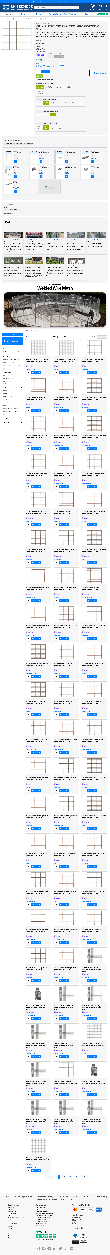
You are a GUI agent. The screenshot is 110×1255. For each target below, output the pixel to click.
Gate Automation (41, 1221)
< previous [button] (50, 1177)
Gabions (34, 270)
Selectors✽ (24, 14)
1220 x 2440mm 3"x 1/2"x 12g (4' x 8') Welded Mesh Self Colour (94, 398)
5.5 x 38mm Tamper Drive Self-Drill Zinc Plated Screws (95, 168)
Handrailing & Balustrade (44, 1215)
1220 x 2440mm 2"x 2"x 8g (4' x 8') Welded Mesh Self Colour (37, 778)
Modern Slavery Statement (46, 1199)
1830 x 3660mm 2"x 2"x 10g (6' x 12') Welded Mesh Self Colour (37, 626)
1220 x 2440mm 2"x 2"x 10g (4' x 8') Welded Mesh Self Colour (93, 512)
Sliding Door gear (41, 1223)
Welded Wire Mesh (18, 19)
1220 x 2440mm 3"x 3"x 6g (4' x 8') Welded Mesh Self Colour (93, 892)
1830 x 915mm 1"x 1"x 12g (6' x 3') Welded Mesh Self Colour (36, 474)
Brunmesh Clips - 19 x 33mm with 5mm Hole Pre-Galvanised (44, 168)
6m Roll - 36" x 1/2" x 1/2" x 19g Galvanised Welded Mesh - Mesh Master (36, 1045)
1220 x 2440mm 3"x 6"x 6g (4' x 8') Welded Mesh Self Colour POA (37, 930)
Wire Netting (13, 270)
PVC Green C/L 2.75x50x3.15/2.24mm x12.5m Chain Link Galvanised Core (18, 168)
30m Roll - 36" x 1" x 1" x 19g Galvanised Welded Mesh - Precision (65, 1082)
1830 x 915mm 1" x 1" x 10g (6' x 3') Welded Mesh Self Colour (64, 664)
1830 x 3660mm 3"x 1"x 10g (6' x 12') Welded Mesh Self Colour (65, 626)
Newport (10, 1238)
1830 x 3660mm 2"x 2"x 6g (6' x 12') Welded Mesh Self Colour (65, 930)
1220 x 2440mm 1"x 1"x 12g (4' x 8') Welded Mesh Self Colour (93, 360)
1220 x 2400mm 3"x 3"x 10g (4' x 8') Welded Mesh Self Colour (65, 550)
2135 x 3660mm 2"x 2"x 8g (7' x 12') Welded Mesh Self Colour (93, 854)
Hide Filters (12, 334)
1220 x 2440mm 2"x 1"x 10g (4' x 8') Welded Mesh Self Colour (65, 512)
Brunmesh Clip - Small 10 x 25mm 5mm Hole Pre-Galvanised (70, 168)
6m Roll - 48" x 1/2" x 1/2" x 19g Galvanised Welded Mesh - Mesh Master (92, 1121)
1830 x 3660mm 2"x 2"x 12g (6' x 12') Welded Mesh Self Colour (65, 436)
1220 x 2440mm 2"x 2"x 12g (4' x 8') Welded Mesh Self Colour (65, 398)
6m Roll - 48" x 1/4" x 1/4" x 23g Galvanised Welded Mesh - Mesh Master (64, 1007)
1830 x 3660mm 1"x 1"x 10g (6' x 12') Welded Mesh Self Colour (65, 588)
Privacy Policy (99, 1197)
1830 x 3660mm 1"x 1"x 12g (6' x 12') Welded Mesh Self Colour (37, 436)
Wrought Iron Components (44, 1213)
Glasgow (10, 1228)
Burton (10, 1240)
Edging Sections (75, 270)
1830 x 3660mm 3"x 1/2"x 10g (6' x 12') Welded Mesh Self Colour (38, 664)
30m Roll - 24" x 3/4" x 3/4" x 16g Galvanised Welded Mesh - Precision (37, 1158)
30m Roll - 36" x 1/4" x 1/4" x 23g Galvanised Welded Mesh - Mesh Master (36, 1007)
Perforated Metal (75, 244)
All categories (12, 1213)
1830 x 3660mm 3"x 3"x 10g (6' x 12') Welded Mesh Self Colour (93, 626)
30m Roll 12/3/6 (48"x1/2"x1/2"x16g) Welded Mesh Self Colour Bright (37, 360)
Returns (75, 1197)
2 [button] (64, 1177)
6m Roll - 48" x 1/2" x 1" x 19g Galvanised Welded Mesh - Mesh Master (64, 1121)
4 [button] (76, 1177)
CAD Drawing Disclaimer (23, 1197)
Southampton (12, 1232)
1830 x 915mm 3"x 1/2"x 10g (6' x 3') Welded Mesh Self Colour (37, 702)
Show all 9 (81, 102)
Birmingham (11, 1230)
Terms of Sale (63, 1197)
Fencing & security (42, 1212)
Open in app (100, 73)
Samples (10, 1210)
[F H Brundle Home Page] (18, 8)
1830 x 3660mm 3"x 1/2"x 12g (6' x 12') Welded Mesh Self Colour (94, 436)
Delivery (86, 1197)
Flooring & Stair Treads (43, 1217)
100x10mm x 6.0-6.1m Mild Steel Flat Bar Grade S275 (18, 183)
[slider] (4, 348)
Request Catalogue (70, 14)
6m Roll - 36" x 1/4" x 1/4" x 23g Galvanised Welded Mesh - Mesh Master (92, 969)
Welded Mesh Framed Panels (55, 244)
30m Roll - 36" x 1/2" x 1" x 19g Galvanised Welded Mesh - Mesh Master (64, 1045)
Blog (86, 14)
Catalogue (11, 1208)
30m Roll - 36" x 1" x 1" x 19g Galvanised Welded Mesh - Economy (93, 1082)
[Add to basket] (15, 161)
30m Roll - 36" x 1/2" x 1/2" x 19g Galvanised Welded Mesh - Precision (93, 1044)
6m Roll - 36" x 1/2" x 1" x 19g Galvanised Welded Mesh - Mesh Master (92, 1007)
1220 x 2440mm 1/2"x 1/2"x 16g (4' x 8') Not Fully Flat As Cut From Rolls (65, 360)
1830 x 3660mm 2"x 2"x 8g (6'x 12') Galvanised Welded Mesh (44, 153)
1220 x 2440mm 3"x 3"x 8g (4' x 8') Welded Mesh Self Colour (65, 778)
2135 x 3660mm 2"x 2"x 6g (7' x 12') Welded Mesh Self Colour (65, 968)
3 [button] (70, 1177)
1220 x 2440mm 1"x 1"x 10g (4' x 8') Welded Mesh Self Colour (93, 474)
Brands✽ (39, 14)
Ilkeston (10, 1234)
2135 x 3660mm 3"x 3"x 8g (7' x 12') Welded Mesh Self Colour (37, 892)
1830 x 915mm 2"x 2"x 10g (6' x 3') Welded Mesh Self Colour (92, 664)
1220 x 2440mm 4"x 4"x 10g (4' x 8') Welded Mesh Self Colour (37, 588)
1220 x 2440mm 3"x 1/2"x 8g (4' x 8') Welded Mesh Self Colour (93, 778)
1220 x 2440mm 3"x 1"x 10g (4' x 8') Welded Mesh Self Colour (37, 550)
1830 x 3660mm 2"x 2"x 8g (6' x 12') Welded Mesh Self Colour (37, 816)
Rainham (10, 1226)
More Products (41, 1225)
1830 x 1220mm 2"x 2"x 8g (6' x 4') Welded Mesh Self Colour (65, 854)
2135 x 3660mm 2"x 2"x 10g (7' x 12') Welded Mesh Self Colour (65, 740)
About (7, 1197)
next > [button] (84, 1177)
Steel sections (40, 1208)
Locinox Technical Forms (16, 1217)
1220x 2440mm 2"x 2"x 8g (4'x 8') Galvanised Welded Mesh (18, 153)
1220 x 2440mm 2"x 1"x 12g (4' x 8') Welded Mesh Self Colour (37, 398)
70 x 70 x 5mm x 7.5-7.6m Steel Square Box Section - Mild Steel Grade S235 (96, 153)
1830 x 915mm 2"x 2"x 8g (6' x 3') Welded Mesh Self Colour (36, 854)
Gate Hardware (41, 1219)
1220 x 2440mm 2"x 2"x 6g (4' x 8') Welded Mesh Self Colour (65, 892)
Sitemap (10, 1219)
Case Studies (12, 1212)
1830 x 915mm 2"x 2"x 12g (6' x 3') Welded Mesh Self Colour (64, 474)
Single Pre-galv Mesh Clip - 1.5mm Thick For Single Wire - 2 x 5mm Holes (70, 153)
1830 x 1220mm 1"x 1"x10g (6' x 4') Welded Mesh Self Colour (64, 702)
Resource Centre (55, 14)
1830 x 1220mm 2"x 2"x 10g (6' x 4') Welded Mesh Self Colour (93, 702)
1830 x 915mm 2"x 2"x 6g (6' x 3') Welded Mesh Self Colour (92, 930)
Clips (55, 270)
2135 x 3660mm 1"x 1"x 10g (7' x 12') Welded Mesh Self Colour (37, 740)
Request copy (59, 56)
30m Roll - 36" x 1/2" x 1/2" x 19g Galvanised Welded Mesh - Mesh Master (36, 1083)
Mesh (9, 19)
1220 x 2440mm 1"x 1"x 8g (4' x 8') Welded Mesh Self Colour (92, 740)
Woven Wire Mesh (34, 244)
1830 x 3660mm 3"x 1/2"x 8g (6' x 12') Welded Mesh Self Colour (94, 816)
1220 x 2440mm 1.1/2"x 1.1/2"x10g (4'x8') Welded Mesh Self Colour (36, 512)
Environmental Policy (45, 1197)
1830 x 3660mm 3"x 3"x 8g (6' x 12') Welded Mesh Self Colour (65, 816)
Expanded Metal (96, 244)
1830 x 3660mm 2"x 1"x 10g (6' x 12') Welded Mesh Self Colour (93, 588)
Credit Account (67, 1199)
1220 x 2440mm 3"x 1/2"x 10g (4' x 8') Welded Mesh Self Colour (94, 550)
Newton (10, 1236)
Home (3, 19)
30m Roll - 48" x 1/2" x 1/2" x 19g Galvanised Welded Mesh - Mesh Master (36, 1121)
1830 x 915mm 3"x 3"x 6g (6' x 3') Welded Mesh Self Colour (36, 968)
